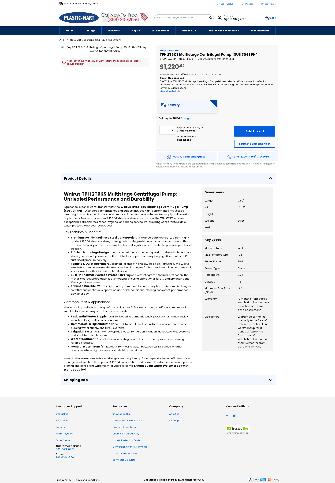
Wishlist (249, 4)
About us (174, 414)
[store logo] (79, 18)
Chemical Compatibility (126, 433)
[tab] (188, 106)
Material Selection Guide (126, 440)
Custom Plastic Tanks (124, 427)
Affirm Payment (64, 433)
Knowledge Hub (122, 414)
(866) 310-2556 (123, 20)
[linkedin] (235, 415)
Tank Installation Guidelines (128, 420)
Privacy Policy (63, 480)
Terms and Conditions (87, 480)
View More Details (170, 91)
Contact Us (270, 4)
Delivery (174, 105)
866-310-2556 (65, 457)
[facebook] (228, 415)
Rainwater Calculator (124, 460)
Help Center (62, 420)
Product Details (78, 178)
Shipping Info (76, 379)
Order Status (227, 4)
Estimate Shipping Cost (254, 143)
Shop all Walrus (169, 50)
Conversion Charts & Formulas (130, 446)
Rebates (60, 427)
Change (185, 118)
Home (60, 39)
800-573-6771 (65, 449)
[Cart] (267, 18)
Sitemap (174, 420)
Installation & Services (125, 453)
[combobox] (184, 17)
